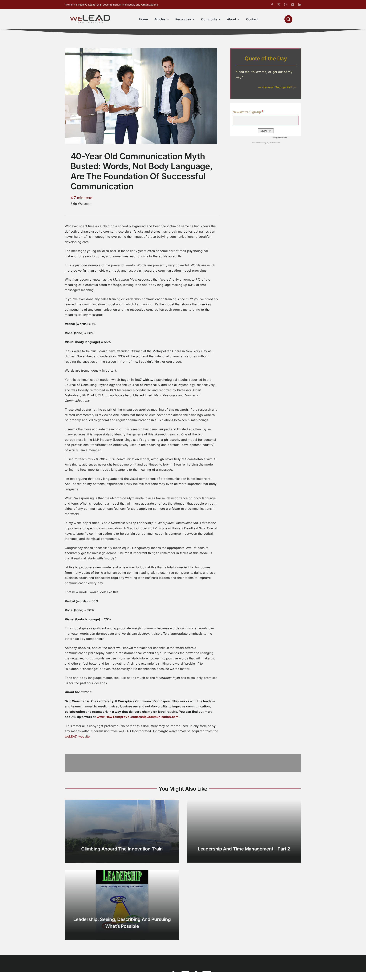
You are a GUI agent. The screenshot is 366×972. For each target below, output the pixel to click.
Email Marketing (259, 143)
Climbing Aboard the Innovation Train (122, 849)
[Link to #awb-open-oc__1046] (288, 19)
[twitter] (278, 4)
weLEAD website (77, 736)
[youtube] (292, 4)
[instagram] (285, 4)
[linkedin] (299, 4)
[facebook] (272, 4)
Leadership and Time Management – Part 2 (244, 849)
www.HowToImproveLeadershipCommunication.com (137, 717)
